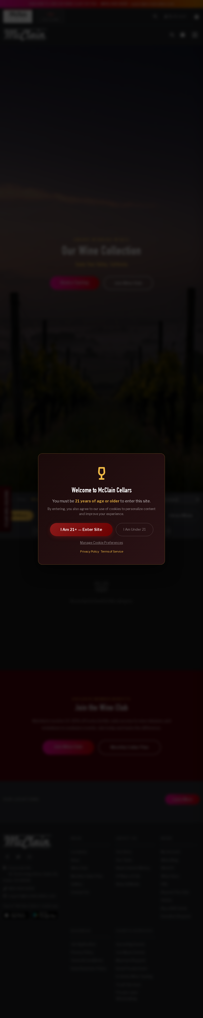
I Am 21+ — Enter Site (81, 529)
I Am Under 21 (134, 529)
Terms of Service (112, 551)
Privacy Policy (89, 551)
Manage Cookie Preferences (101, 543)
